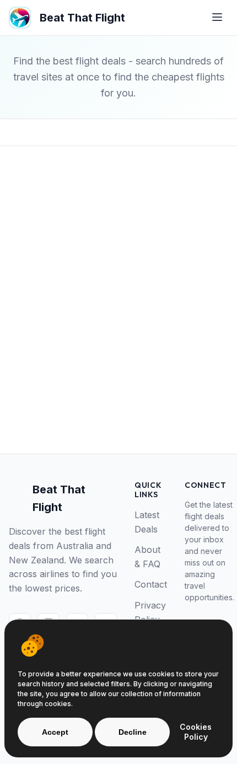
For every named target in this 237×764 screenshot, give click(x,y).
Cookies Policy (196, 731)
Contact (150, 584)
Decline (132, 732)
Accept (55, 732)
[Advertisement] (118, 317)
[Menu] (217, 18)
